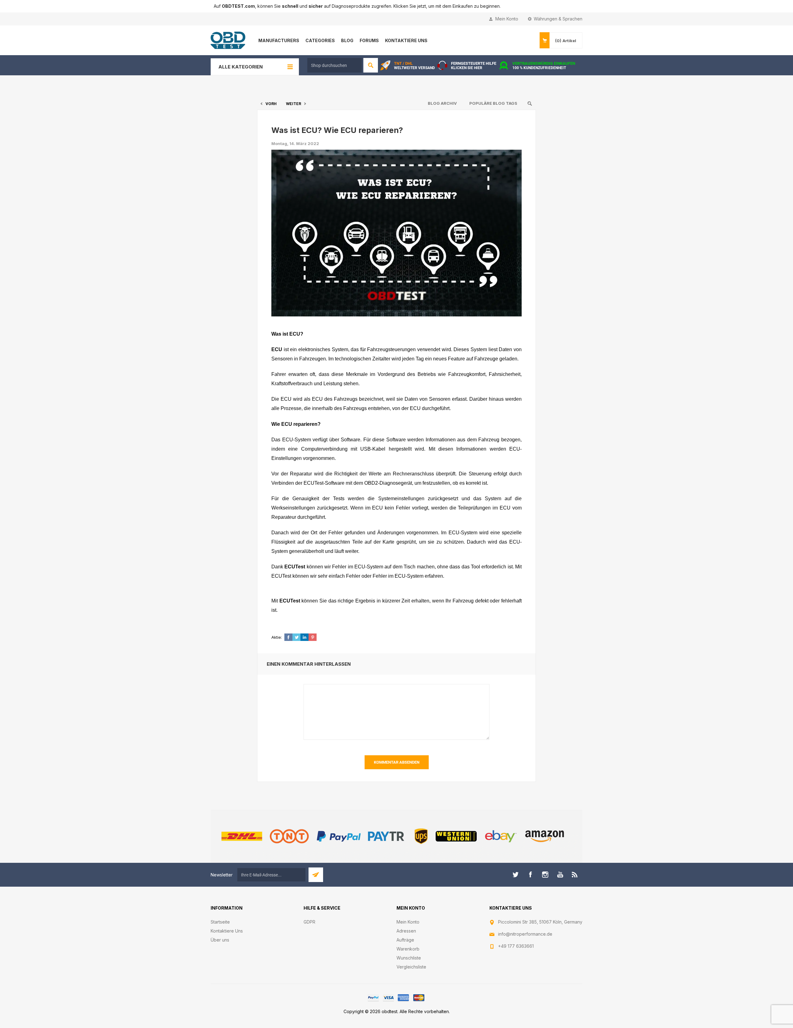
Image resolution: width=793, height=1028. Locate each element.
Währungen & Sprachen (558, 18)
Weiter (293, 103)
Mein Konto (506, 18)
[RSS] (575, 875)
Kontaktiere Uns (227, 930)
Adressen (406, 930)
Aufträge (405, 939)
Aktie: (276, 637)
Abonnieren (316, 874)
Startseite (220, 921)
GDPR (309, 921)
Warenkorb (407, 948)
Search (530, 103)
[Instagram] (545, 875)
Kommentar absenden (396, 762)
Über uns (220, 939)
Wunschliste (408, 957)
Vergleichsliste (411, 966)
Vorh (271, 103)
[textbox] (334, 65)
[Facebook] (530, 875)
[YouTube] (560, 875)
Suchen (370, 65)
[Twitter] (515, 875)
